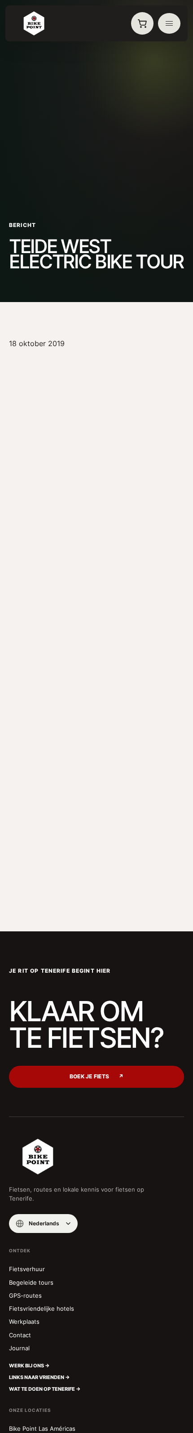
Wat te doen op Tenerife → (45, 1389)
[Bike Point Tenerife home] (34, 23)
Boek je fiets (96, 1076)
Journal (19, 1348)
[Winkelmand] (142, 23)
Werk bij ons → (29, 1365)
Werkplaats (24, 1321)
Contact (20, 1335)
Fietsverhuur (27, 1269)
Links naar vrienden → (39, 1377)
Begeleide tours (31, 1282)
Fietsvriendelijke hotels (41, 1308)
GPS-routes (25, 1295)
